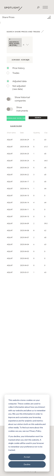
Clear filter (16, 126)
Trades (15, 73)
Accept (27, 457)
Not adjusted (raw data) (18, 87)
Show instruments (22, 109)
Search (38, 118)
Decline (27, 464)
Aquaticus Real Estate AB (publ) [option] (14, 43)
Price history (18, 68)
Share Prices (8, 17)
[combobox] (8, 49)
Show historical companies (22, 99)
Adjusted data (19, 81)
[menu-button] (50, 17)
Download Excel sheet (16, 118)
